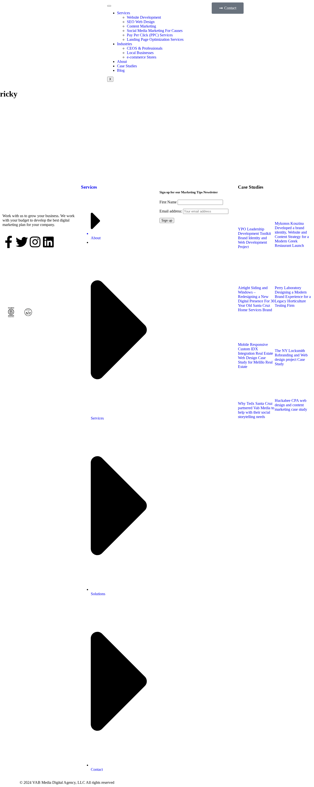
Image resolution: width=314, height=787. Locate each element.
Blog (121, 70)
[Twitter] (22, 242)
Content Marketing (141, 26)
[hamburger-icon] (109, 6)
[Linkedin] (48, 242)
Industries (124, 44)
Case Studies (127, 66)
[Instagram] (35, 242)
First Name (168, 202)
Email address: (171, 211)
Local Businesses (140, 53)
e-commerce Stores (141, 57)
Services (123, 13)
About (122, 61)
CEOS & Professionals (144, 48)
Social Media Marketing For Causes (155, 30)
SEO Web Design (141, 22)
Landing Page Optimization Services (155, 39)
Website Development (144, 17)
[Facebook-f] (8, 242)
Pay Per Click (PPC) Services (150, 35)
